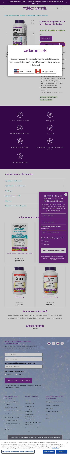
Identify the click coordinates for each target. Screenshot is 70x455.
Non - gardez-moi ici (48, 71)
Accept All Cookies (49, 451)
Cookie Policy (55, 448)
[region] (35, 447)
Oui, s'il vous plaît (26, 71)
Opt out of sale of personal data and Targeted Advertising (18, 451)
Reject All (61, 451)
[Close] (67, 443)
